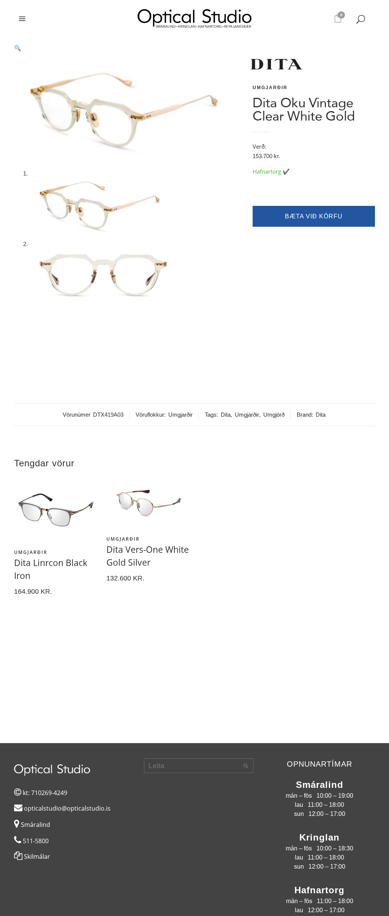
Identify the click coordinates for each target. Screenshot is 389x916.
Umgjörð (274, 414)
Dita (226, 414)
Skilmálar (36, 856)
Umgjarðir (270, 87)
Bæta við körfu (314, 216)
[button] (129, 48)
